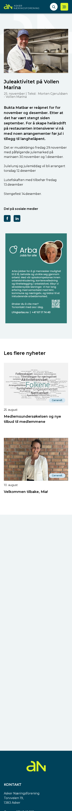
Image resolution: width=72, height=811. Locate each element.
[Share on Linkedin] (17, 218)
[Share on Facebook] (7, 218)
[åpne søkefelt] (54, 7)
